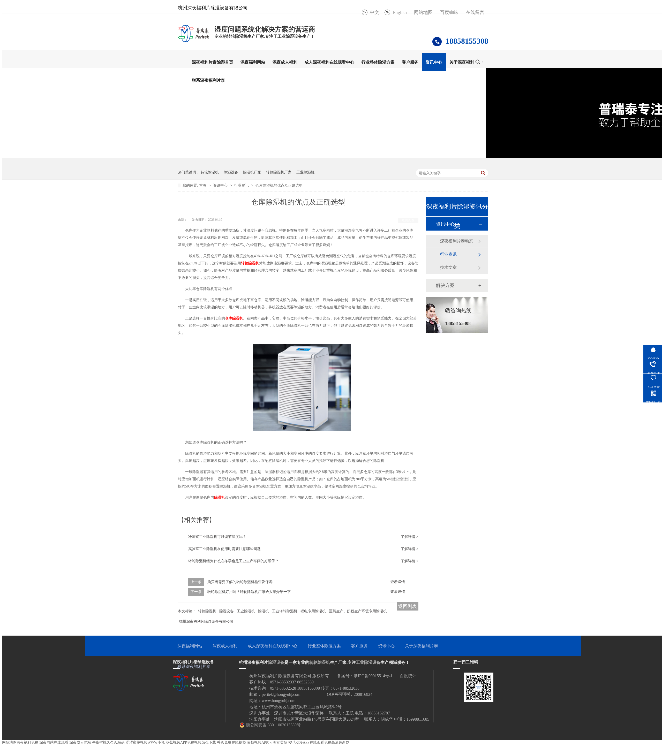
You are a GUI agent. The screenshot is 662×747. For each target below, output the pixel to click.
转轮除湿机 (210, 172)
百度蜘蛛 (449, 12)
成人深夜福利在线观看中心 (329, 62)
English (400, 12)
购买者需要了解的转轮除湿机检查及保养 (240, 582)
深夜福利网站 (252, 62)
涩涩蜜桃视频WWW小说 (145, 742)
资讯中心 (434, 62)
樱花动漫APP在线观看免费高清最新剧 (318, 742)
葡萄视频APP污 (259, 742)
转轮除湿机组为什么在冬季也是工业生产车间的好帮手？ (233, 561)
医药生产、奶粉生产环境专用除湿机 (358, 611)
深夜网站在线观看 (53, 742)
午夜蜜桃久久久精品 (108, 742)
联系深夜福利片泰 (208, 80)
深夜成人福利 (285, 62)
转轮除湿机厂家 (278, 172)
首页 (203, 185)
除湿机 (263, 611)
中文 (374, 12)
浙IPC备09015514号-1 (373, 676)
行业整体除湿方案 (378, 62)
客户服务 (410, 62)
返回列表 (408, 220)
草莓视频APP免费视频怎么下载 (191, 742)
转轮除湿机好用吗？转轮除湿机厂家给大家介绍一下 (249, 592)
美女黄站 (280, 742)
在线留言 (475, 12)
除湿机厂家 (252, 172)
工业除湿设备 (368, 662)
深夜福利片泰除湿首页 (212, 62)
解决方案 (445, 285)
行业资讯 (242, 185)
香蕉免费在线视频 (231, 742)
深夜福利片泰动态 (456, 241)
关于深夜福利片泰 (466, 62)
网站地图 (423, 12)
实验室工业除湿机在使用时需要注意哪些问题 (224, 549)
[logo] (193, 41)
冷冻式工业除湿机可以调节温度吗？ (217, 537)
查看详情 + (399, 582)
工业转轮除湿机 (284, 611)
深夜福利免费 (27, 742)
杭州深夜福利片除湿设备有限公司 (206, 621)
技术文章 (448, 267)
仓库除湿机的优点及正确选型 (279, 185)
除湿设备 (231, 172)
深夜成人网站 (80, 742)
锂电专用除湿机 (313, 611)
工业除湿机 (305, 172)
